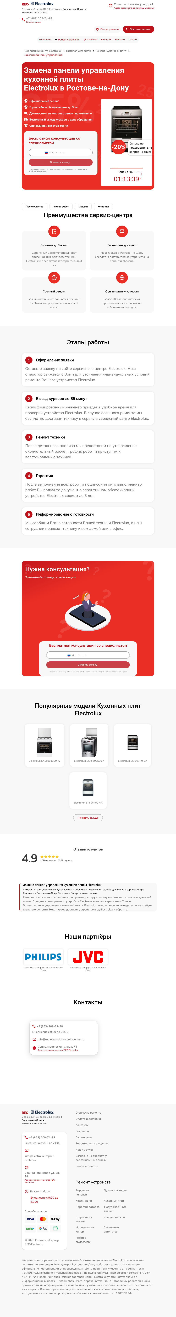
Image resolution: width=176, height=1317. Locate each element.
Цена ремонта (90, 39)
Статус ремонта (109, 29)
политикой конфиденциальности (113, 672)
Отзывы (133, 39)
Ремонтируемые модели (91, 1143)
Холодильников (114, 1217)
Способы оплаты (86, 1166)
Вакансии (106, 39)
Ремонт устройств (68, 39)
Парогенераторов (87, 1207)
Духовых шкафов (115, 1190)
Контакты (120, 39)
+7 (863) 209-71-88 (39, 18)
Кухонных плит (114, 1200)
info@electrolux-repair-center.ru (40, 1158)
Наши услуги (84, 1149)
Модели (83, 206)
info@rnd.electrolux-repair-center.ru (61, 1039)
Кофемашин (83, 1200)
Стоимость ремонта (88, 1112)
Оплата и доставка (88, 1118)
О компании (45, 39)
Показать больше (88, 817)
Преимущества (34, 206)
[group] (43, 960)
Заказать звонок (140, 29)
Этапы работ (61, 206)
